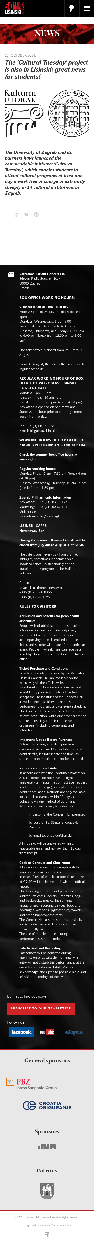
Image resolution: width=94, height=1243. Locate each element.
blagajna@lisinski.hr (44, 431)
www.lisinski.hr (30, 687)
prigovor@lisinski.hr (61, 835)
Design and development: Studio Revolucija (47, 1225)
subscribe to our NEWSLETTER (41, 1008)
